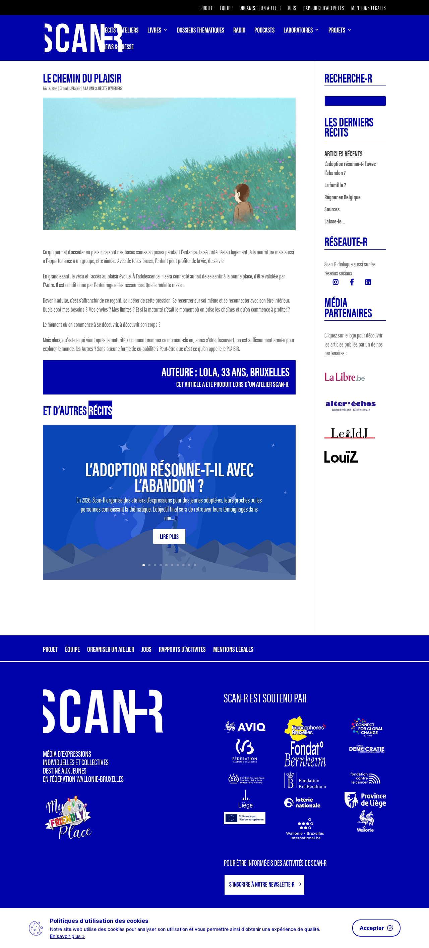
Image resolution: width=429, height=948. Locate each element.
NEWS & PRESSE (118, 47)
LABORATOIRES (298, 31)
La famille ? (335, 184)
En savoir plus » (67, 936)
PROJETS (336, 31)
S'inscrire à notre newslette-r (262, 884)
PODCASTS (264, 31)
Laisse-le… (334, 220)
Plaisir (76, 88)
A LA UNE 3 (90, 88)
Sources (332, 208)
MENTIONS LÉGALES (368, 8)
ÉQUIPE (226, 8)
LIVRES (154, 31)
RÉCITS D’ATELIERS (120, 31)
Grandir (65, 88)
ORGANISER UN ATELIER (260, 8)
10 (195, 565)
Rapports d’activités (323, 8)
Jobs (292, 8)
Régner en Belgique (342, 196)
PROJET (206, 8)
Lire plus (169, 536)
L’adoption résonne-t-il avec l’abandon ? (169, 476)
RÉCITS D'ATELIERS (110, 88)
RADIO (239, 31)
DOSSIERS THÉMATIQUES (200, 31)
